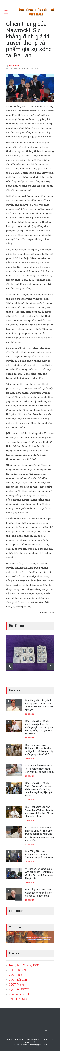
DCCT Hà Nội (17, 970)
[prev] (9, 666)
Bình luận (14, 66)
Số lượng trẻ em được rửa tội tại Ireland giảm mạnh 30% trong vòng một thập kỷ (39, 768)
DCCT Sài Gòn (17, 979)
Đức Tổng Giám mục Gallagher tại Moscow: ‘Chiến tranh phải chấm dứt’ (39, 854)
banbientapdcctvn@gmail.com (34, 1045)
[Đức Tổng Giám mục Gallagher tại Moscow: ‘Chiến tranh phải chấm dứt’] (14, 856)
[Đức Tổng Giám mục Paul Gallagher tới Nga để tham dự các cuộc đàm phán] (14, 894)
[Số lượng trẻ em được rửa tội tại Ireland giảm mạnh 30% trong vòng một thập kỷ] (14, 770)
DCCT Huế (15, 974)
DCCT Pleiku (16, 984)
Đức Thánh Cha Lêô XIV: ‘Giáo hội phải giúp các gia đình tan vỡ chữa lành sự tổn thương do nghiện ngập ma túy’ (39, 789)
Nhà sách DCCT (18, 994)
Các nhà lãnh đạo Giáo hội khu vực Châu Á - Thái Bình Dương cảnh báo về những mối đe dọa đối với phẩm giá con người (39, 833)
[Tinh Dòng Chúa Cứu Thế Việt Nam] (36, 15)
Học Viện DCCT (18, 989)
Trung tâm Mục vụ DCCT (24, 965)
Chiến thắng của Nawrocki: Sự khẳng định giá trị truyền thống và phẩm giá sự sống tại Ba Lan (29, 40)
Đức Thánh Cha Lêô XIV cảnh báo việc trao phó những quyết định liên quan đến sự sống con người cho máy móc (39, 727)
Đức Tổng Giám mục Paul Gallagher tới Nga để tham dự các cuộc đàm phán (38, 892)
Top (47, 1031)
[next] (50, 666)
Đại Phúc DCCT (18, 999)
